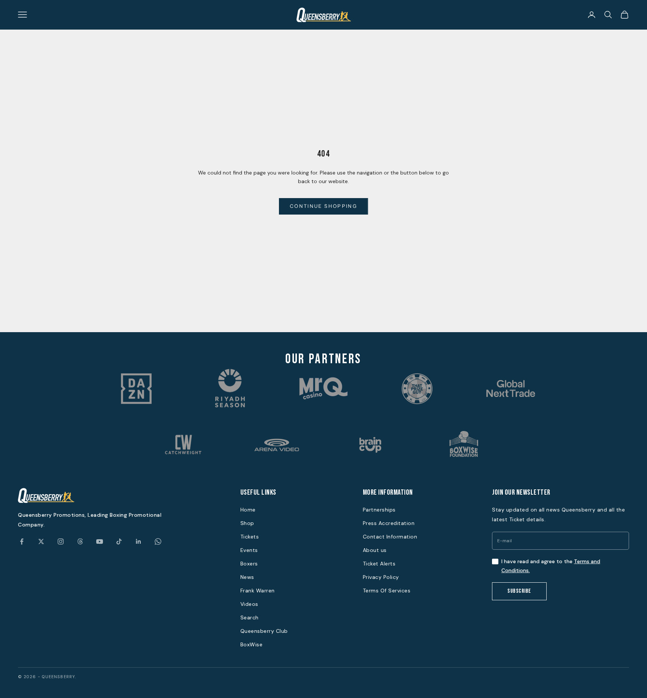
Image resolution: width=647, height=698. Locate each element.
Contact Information (390, 536)
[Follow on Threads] (80, 541)
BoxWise (251, 644)
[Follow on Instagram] (60, 541)
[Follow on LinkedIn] (138, 541)
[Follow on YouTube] (99, 541)
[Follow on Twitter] (41, 541)
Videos (249, 604)
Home (248, 509)
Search (249, 617)
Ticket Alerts (379, 563)
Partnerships (379, 509)
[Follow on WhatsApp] (158, 541)
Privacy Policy (381, 577)
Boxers (249, 563)
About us (375, 550)
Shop (247, 523)
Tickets (249, 536)
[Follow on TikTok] (119, 541)
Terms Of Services (387, 590)
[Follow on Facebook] (21, 541)
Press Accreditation (389, 523)
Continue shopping (323, 206)
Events (249, 550)
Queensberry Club (264, 631)
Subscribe (519, 591)
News (247, 577)
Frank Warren (257, 590)
